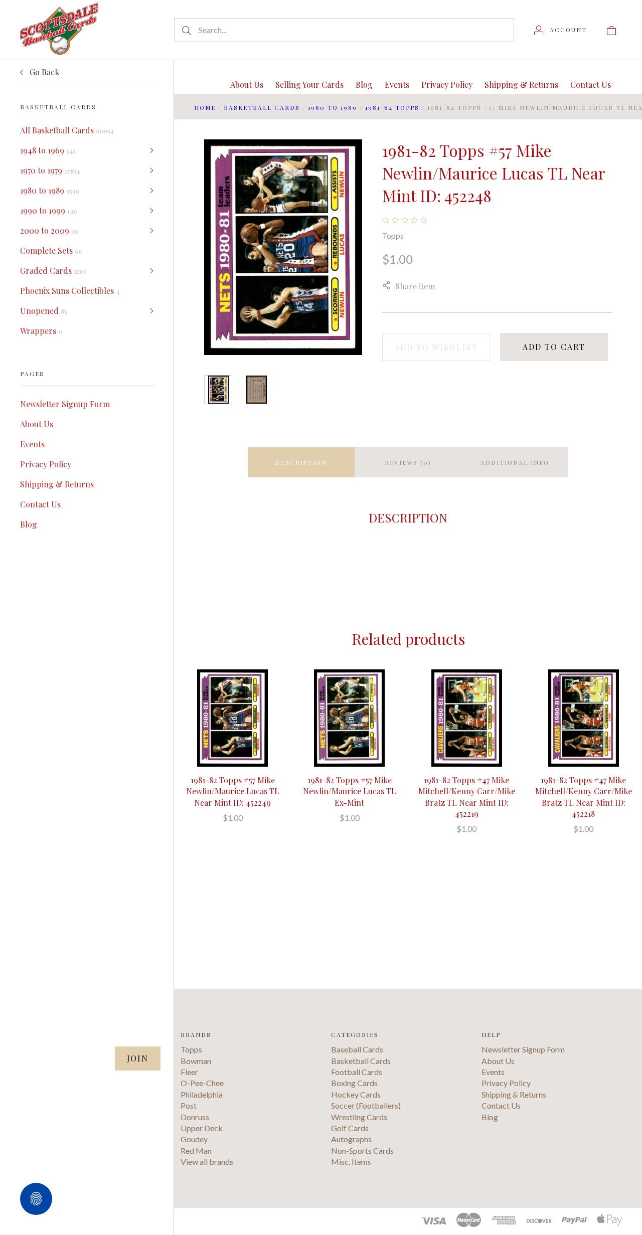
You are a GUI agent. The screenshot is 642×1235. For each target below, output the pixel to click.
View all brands (207, 1161)
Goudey (194, 1139)
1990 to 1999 (48, 210)
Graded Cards (53, 270)
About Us (36, 424)
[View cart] (611, 29)
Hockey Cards (356, 1094)
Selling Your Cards (309, 84)
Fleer (189, 1072)
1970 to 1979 (50, 170)
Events (32, 444)
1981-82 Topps (392, 107)
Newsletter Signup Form (65, 404)
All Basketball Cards (66, 130)
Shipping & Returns (57, 484)
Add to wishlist (436, 347)
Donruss (195, 1117)
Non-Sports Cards (362, 1150)
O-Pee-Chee (202, 1083)
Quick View (232, 686)
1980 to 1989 (49, 190)
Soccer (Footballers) (366, 1105)
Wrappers (41, 330)
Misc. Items (351, 1161)
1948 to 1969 (48, 150)
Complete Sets (51, 250)
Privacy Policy (45, 464)
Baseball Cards (357, 1049)
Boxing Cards (354, 1083)
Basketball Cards (262, 107)
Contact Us (40, 504)
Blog (28, 524)
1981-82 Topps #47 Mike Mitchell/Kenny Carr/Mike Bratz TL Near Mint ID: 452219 (466, 797)
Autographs (351, 1139)
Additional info (514, 462)
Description (301, 462)
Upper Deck (202, 1128)
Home (205, 107)
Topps (393, 235)
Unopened (43, 310)
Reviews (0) (408, 462)
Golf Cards (350, 1128)
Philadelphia (202, 1094)
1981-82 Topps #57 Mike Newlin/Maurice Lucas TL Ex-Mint (349, 791)
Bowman (196, 1061)
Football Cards (356, 1072)
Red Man (196, 1150)
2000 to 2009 (49, 230)
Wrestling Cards (359, 1117)
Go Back (43, 72)
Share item (415, 286)
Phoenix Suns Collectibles (69, 290)
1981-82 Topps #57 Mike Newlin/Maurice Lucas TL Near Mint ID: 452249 (232, 791)
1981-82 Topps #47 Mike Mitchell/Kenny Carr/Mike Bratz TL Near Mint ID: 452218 (583, 797)
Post (189, 1105)
